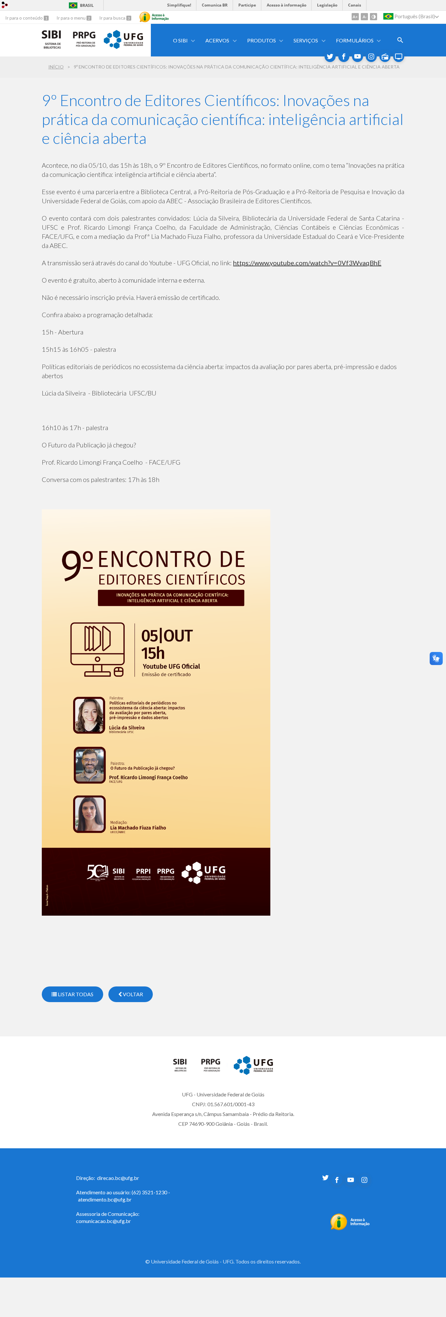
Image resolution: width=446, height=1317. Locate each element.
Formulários (355, 40)
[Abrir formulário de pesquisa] (400, 40)
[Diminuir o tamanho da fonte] (364, 16)
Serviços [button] (306, 40)
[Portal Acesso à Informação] (350, 1228)
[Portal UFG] (123, 46)
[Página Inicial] (183, 1070)
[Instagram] (371, 56)
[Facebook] (343, 56)
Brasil (87, 5)
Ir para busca (112, 18)
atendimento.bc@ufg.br (105, 1199)
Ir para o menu (71, 18)
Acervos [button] (217, 40)
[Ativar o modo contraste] (373, 16)
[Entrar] (5, 5)
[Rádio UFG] (384, 56)
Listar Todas (75, 994)
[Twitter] (330, 56)
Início (56, 67)
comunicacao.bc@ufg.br (103, 1221)
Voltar (132, 994)
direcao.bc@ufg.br (118, 1178)
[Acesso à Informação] (154, 17)
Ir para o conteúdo (24, 18)
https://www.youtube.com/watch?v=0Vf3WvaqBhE (307, 263)
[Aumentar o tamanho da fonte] (355, 16)
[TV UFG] (398, 56)
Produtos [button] (261, 40)
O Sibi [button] (180, 40)
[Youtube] (357, 56)
